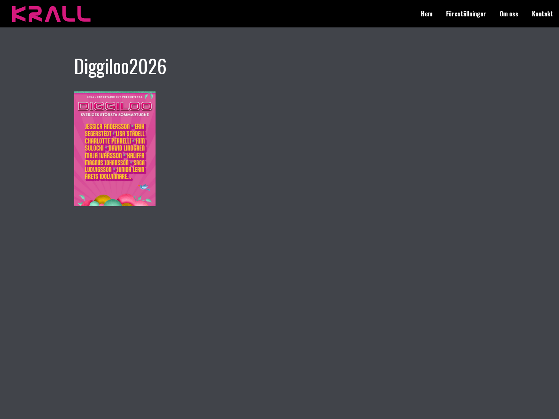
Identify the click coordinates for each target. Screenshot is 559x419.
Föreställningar (466, 13)
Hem (426, 13)
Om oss (509, 13)
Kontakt (542, 13)
